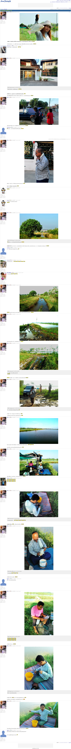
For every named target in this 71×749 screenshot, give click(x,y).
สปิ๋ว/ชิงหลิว (5, 9)
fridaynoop (8, 45)
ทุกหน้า (70, 8)
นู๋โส (7, 58)
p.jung (8, 187)
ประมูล (65, 0)
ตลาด (67, 0)
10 (66, 8)
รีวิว (62, 0)
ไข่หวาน (8, 478)
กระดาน (61, 0)
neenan (8, 260)
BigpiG (8, 578)
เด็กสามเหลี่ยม (9, 272)
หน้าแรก (58, 0)
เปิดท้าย (69, 0)
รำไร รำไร (8, 127)
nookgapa (8, 247)
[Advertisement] (35, 745)
